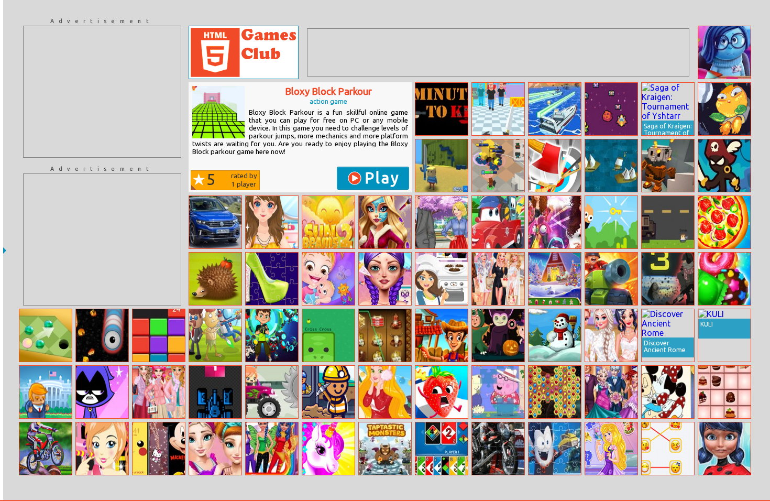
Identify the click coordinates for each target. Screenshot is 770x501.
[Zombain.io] (668, 222)
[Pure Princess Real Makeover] (385, 222)
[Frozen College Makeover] (215, 448)
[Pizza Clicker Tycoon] (724, 222)
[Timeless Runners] (215, 335)
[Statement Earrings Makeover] (611, 335)
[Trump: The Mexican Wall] (45, 392)
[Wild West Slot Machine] (385, 335)
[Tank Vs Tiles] (215, 392)
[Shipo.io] (611, 165)
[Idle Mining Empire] (328, 392)
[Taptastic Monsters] (385, 448)
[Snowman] (554, 335)
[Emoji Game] (668, 448)
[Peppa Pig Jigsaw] (498, 392)
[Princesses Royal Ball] (611, 392)
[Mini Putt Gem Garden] (45, 335)
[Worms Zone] (102, 335)
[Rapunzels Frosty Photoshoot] (385, 392)
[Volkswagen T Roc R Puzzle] (215, 222)
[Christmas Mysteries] (554, 279)
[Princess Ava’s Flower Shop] (611, 448)
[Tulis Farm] (441, 335)
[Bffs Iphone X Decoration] (158, 448)
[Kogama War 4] (441, 165)
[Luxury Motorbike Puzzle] (498, 448)
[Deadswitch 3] (668, 279)
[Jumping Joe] (611, 222)
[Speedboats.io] (554, 109)
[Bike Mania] (45, 448)
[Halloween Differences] (498, 335)
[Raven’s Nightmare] (102, 392)
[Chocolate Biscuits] (441, 279)
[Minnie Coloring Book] (668, 392)
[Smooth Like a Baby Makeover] (102, 448)
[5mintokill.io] (441, 109)
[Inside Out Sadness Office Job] (724, 52)
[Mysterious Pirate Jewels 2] (554, 392)
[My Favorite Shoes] (272, 279)
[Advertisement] (102, 91)
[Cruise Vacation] (498, 279)
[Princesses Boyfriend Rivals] (441, 222)
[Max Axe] (554, 165)
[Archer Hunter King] (498, 165)
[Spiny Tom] (215, 279)
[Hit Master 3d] (498, 109)
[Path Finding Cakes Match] (724, 392)
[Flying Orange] (724, 109)
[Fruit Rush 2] (441, 392)
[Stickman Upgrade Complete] (724, 165)
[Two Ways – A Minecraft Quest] (668, 165)
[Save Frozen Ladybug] (724, 448)
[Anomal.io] (328, 335)
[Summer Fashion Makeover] (272, 222)
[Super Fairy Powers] (272, 448)
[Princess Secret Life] (554, 222)
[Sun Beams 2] (328, 222)
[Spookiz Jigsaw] (554, 448)
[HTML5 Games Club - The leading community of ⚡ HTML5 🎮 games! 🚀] (243, 52)
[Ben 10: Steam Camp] (272, 335)
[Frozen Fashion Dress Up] (158, 392)
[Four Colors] (441, 448)
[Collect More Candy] (724, 279)
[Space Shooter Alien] (611, 109)
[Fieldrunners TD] (611, 279)
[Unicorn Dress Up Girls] (328, 448)
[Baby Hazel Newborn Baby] (328, 279)
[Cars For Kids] (498, 222)
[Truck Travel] (272, 392)
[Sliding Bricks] (158, 335)
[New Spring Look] (385, 279)
